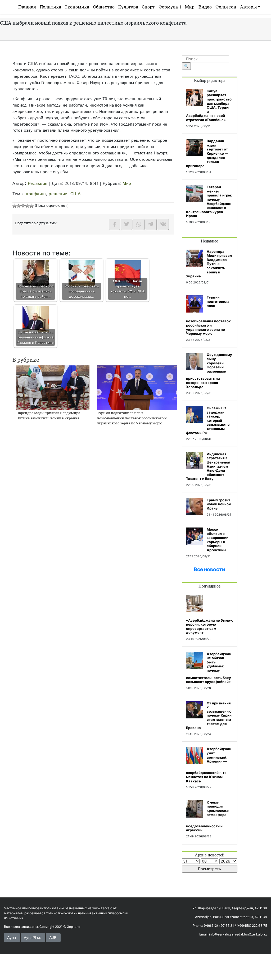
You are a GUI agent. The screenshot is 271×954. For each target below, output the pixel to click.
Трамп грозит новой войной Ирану (219, 504)
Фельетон (225, 7)
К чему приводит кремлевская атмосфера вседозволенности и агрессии (208, 816)
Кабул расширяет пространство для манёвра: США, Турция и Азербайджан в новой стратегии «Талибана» (209, 105)
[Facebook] (114, 224)
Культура (128, 7)
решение (58, 194)
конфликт (36, 194)
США (75, 194)
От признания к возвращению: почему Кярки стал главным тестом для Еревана (209, 715)
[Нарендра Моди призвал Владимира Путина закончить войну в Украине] (52, 387)
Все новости (209, 569)
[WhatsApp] (138, 224)
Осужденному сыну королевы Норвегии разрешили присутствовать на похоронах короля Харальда (209, 370)
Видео (205, 7)
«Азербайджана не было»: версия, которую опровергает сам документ (209, 626)
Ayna (11, 937)
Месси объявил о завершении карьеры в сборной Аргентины (217, 539)
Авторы (248, 7)
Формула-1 (170, 7)
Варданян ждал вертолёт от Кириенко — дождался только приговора (207, 153)
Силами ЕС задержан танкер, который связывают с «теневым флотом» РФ (208, 420)
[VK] (163, 224)
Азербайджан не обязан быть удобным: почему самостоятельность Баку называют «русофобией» (208, 668)
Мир (190, 7)
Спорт (148, 7)
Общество (104, 7)
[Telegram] (150, 224)
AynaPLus (32, 937)
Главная (27, 7)
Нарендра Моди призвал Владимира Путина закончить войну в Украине (48, 415)
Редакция (37, 183)
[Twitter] (126, 224)
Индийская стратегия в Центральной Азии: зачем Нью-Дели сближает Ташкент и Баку (208, 466)
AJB (52, 937)
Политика (50, 7)
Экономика (77, 7)
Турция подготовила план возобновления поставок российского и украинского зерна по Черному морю (132, 417)
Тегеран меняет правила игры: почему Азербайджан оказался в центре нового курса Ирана (209, 201)
